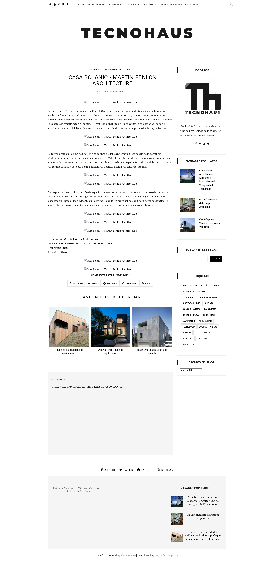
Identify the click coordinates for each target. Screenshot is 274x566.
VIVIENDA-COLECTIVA (206, 297)
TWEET (94, 283)
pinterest (147, 470)
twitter (128, 470)
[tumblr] (67, 4)
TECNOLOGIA (189, 327)
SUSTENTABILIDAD (191, 303)
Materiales (151, 4)
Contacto (68, 491)
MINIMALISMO (205, 321)
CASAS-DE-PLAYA (191, 315)
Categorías (192, 4)
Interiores (114, 4)
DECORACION (204, 291)
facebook (109, 470)
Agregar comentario (114, 91)
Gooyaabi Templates (166, 555)
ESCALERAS (209, 315)
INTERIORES (124, 70)
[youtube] (54, 4)
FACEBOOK (77, 283)
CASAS (107, 70)
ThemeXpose (128, 555)
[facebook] (46, 4)
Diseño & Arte (132, 4)
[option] (69, 332)
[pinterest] (63, 4)
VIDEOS (213, 327)
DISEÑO (114, 70)
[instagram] (59, 4)
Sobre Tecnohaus (171, 4)
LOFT (197, 333)
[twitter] (50, 4)
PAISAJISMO (210, 309)
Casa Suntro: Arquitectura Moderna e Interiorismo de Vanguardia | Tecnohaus (203, 501)
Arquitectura (96, 4)
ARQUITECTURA (96, 70)
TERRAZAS (188, 297)
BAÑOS (206, 333)
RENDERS (187, 333)
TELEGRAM (112, 283)
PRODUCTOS (188, 345)
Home (81, 4)
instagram (167, 470)
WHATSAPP (131, 283)
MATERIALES (189, 321)
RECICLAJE (188, 339)
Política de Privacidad (63, 488)
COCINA (203, 327)
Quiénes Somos (84, 491)
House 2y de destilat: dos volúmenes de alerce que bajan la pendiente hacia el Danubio (203, 536)
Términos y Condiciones (89, 488)
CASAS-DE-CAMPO (192, 309)
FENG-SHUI (202, 339)
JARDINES (208, 303)
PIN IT (148, 283)
